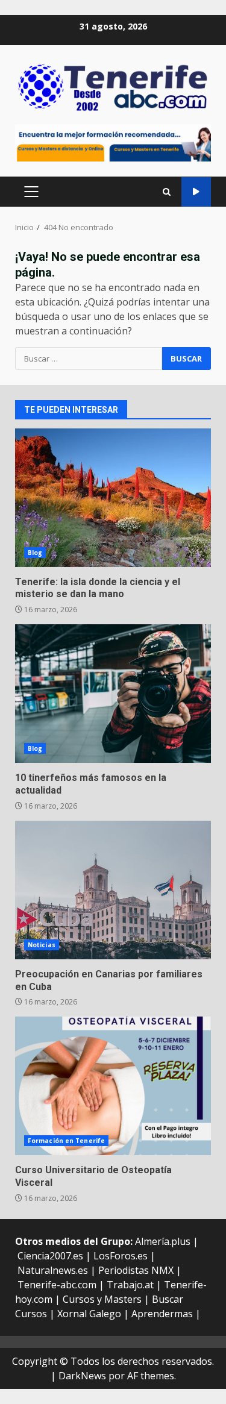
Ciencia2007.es (50, 1255)
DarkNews (82, 1375)
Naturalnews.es (52, 1270)
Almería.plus (162, 1241)
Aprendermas (162, 1313)
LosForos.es (120, 1255)
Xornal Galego (89, 1313)
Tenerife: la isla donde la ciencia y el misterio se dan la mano (113, 497)
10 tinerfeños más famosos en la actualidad (113, 693)
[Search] (167, 192)
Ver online (196, 192)
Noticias (41, 945)
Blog (35, 552)
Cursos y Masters (102, 1299)
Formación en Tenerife (66, 1140)
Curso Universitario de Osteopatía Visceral (113, 1086)
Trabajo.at (130, 1284)
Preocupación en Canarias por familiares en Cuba (113, 890)
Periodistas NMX (136, 1270)
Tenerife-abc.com (56, 1284)
